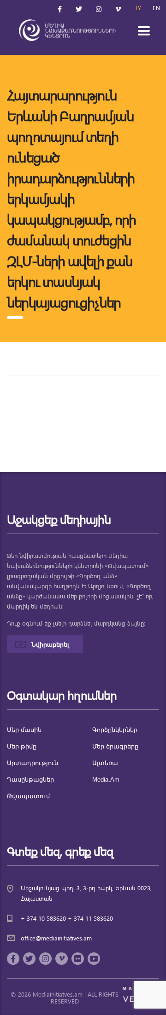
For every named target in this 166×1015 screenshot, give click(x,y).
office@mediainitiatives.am (56, 938)
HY (137, 8)
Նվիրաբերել (50, 644)
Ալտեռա (105, 763)
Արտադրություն (32, 763)
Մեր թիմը (21, 746)
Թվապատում (28, 796)
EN (156, 8)
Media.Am (105, 779)
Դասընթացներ (30, 779)
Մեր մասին (24, 729)
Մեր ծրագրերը (115, 746)
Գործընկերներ (114, 729)
